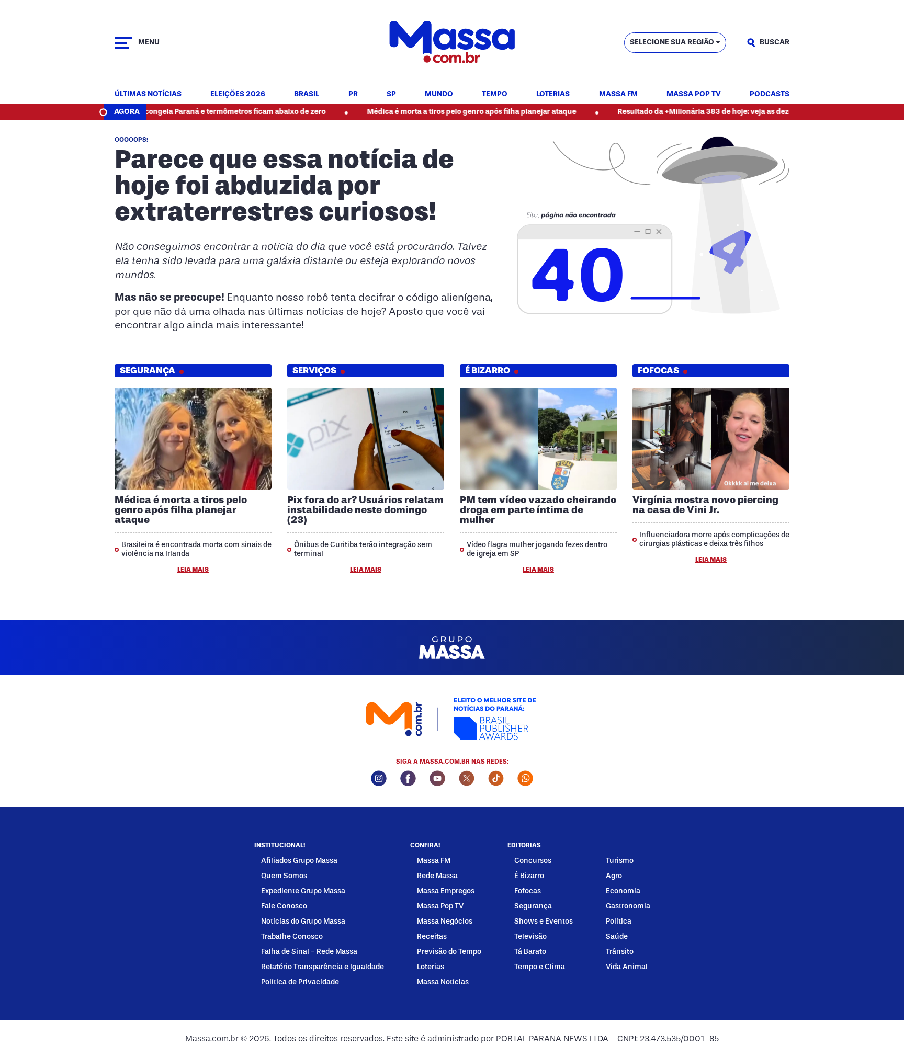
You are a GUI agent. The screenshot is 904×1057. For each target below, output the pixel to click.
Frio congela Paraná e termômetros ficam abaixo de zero (193, 111)
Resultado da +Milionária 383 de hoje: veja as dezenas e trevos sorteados (710, 111)
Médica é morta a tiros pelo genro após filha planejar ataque (437, 111)
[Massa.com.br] (452, 42)
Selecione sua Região (672, 42)
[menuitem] (148, 94)
